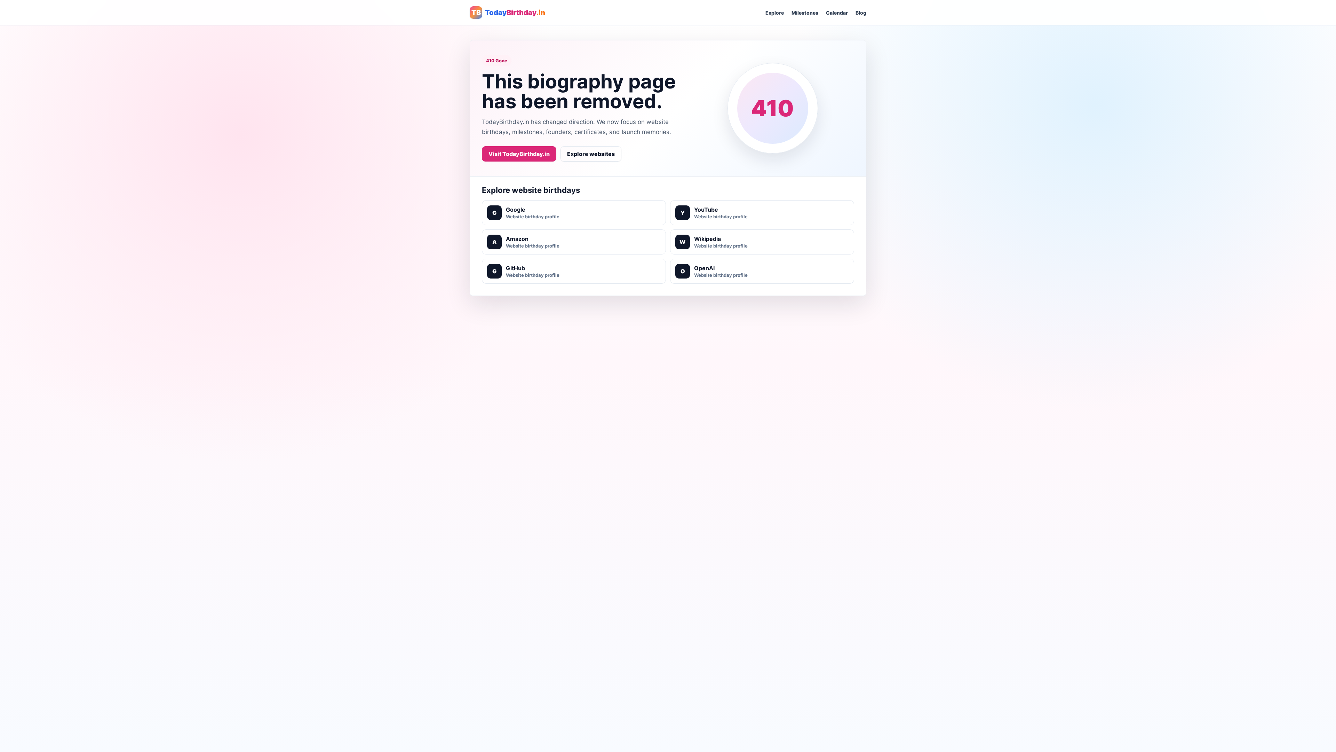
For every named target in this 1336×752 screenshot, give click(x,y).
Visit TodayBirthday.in (519, 153)
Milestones (805, 13)
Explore (774, 13)
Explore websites (591, 153)
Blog (861, 13)
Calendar (837, 13)
